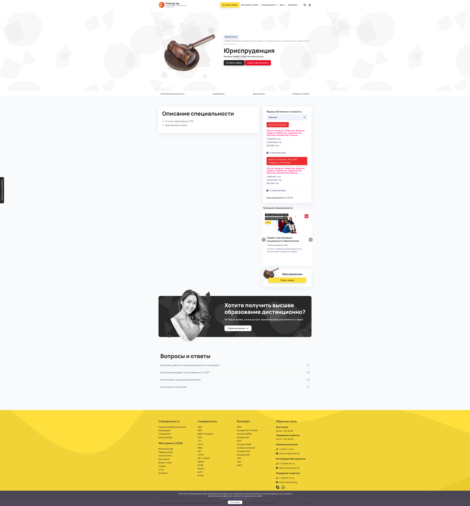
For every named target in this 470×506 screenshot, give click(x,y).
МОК (239, 458)
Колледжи (292, 5)
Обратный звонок (236, 328)
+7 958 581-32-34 (286, 478)
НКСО (239, 465)
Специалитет (165, 434)
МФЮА (201, 462)
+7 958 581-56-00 (287, 463)
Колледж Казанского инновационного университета (286, 41)
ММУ (200, 427)
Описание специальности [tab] (172, 93)
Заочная (273, 117)
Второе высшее (166, 449)
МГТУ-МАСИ (204, 458)
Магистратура (165, 437)
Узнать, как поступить (257, 62)
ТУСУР (201, 455)
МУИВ (200, 465)
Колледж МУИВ (244, 444)
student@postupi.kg (288, 482)
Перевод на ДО (166, 452)
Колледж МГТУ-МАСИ (247, 430)
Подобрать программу (2, 190)
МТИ (200, 437)
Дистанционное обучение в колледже (247, 41)
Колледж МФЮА (244, 434)
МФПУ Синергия (205, 434)
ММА (200, 448)
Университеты (207, 421)
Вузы (282, 5)
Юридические (231, 37)
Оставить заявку (229, 5)
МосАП (201, 469)
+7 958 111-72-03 (286, 449)
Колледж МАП (243, 455)
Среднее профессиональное (172, 427)
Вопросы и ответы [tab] (301, 93)
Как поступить (165, 456)
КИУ (199, 451)
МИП (200, 430)
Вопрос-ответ (165, 463)
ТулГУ (200, 444)
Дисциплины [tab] (259, 93)
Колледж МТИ (243, 451)
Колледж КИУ (243, 437)
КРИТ (239, 441)
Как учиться (164, 459)
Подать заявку (287, 280)
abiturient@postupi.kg (289, 453)
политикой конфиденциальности (235, 498)
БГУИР (201, 476)
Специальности (268, 5)
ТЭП (239, 462)
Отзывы (162, 466)
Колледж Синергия (246, 448)
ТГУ (199, 441)
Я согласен (235, 502)
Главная (227, 41)
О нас (161, 470)
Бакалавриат (165, 430)
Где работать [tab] (219, 93)
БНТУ (200, 472)
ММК (239, 427)
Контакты (163, 473)
